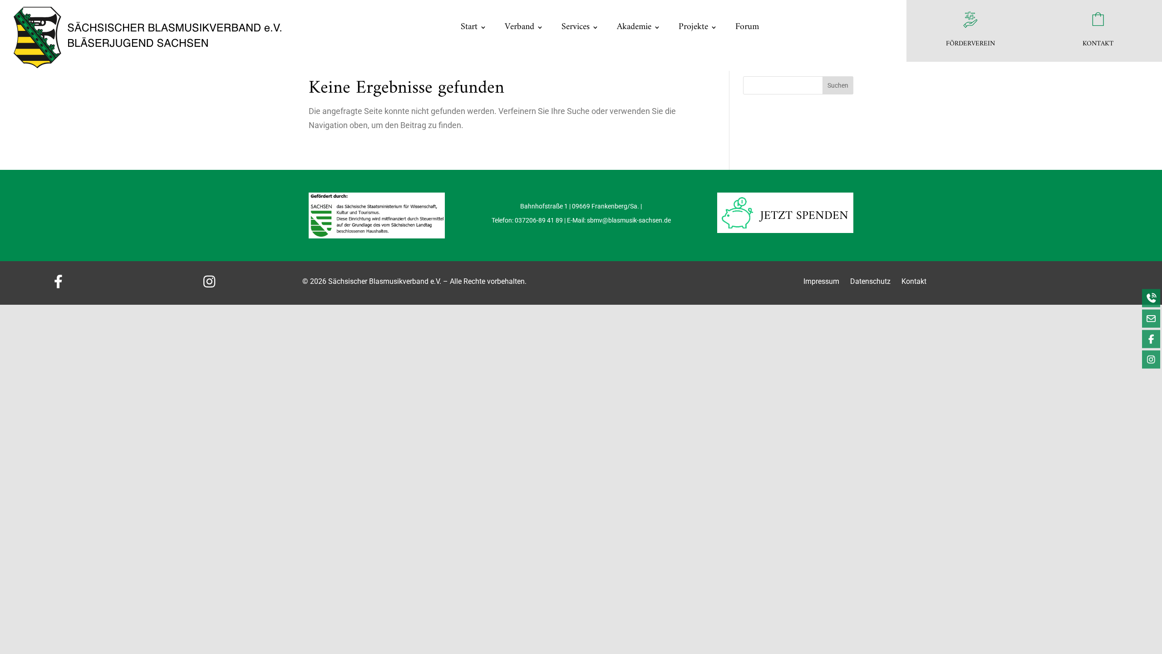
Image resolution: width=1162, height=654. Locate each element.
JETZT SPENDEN (804, 216)
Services (575, 27)
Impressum (821, 281)
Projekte (693, 27)
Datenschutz (871, 281)
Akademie (634, 27)
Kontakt (913, 281)
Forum (747, 27)
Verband (519, 27)
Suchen (837, 85)
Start (469, 27)
